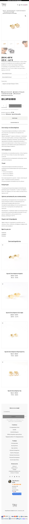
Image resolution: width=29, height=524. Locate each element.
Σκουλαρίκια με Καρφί (9, 12)
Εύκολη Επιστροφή (7, 93)
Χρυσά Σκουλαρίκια (20, 10)
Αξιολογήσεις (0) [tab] (15, 122)
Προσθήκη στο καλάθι (15, 105)
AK (23, 510)
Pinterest (4, 236)
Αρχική (4, 10)
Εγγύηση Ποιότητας (8, 95)
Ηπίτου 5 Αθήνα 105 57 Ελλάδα (14, 468)
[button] (25, 16)
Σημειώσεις (4, 81)
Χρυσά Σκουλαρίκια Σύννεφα (14, 312)
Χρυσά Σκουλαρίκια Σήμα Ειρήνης (15, 351)
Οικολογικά (17, 93)
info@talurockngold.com (14, 471)
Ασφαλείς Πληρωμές (19, 92)
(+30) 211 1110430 (14, 472)
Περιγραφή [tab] (14, 118)
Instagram (4, 234)
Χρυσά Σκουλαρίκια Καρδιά (14, 273)
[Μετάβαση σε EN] (25, 4)
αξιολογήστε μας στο (18, 494)
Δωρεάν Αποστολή (7, 92)
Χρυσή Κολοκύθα (16, 114)
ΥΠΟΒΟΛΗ (13, 416)
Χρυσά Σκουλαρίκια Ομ (14, 390)
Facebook (4, 232)
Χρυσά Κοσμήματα (11, 10)
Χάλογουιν (8, 114)
